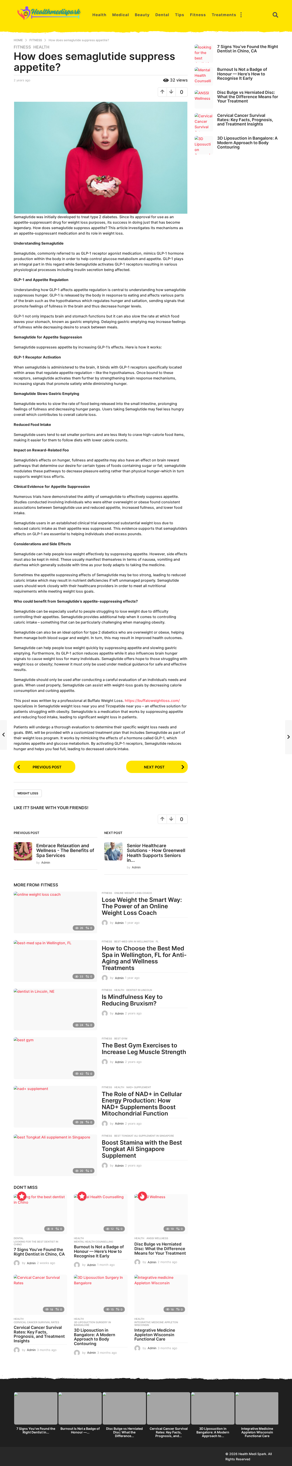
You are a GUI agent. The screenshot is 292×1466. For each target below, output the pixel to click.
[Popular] (21, 1196)
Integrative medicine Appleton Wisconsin (156, 1323)
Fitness (198, 15)
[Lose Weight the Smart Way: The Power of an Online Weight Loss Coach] (55, 912)
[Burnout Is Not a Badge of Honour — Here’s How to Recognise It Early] (100, 1214)
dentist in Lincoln (139, 990)
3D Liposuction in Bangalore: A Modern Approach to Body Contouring (94, 1337)
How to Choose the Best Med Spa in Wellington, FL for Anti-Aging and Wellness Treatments (144, 958)
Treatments (224, 15)
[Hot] (142, 1196)
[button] (240, 14)
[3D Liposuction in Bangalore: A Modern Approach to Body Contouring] (100, 1295)
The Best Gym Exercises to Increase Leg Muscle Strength (144, 1048)
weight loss (27, 793)
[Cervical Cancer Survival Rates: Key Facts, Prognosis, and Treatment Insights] (40, 1295)
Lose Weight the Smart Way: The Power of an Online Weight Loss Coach (142, 906)
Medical (120, 15)
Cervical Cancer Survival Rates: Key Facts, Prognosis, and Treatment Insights (39, 1334)
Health (99, 15)
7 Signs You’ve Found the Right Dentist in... (35, 1430)
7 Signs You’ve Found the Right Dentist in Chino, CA (39, 1251)
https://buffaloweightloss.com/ (152, 700)
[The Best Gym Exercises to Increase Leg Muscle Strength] (55, 1058)
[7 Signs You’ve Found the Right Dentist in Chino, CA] (40, 1214)
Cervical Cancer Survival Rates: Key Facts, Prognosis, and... (169, 1432)
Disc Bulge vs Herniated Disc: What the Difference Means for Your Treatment (160, 1249)
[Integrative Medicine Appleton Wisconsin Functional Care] (161, 1295)
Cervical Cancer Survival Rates (36, 1322)
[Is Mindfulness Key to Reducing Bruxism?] (55, 1009)
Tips (179, 15)
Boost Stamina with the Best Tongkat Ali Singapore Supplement (142, 1149)
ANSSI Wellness (157, 1238)
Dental (162, 15)
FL (157, 941)
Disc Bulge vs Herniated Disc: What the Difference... (124, 1432)
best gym (120, 1038)
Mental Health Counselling (93, 1241)
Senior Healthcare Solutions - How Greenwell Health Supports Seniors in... (156, 853)
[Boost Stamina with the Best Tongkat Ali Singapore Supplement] (55, 1155)
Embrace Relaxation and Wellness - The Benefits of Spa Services (65, 850)
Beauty (142, 15)
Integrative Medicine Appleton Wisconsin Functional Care (154, 1335)
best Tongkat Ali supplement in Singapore (144, 1135)
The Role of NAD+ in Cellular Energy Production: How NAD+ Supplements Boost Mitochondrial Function (142, 1103)
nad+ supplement (138, 1087)
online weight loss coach (133, 893)
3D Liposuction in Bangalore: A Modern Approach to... (212, 1432)
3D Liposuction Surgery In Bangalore (92, 1323)
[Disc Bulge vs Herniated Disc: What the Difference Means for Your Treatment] (161, 1214)
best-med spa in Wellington (134, 941)
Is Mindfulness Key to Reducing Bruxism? (132, 1000)
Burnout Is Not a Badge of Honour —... (80, 1430)
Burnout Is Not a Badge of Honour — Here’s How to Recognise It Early (99, 1251)
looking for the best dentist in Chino (36, 1243)
